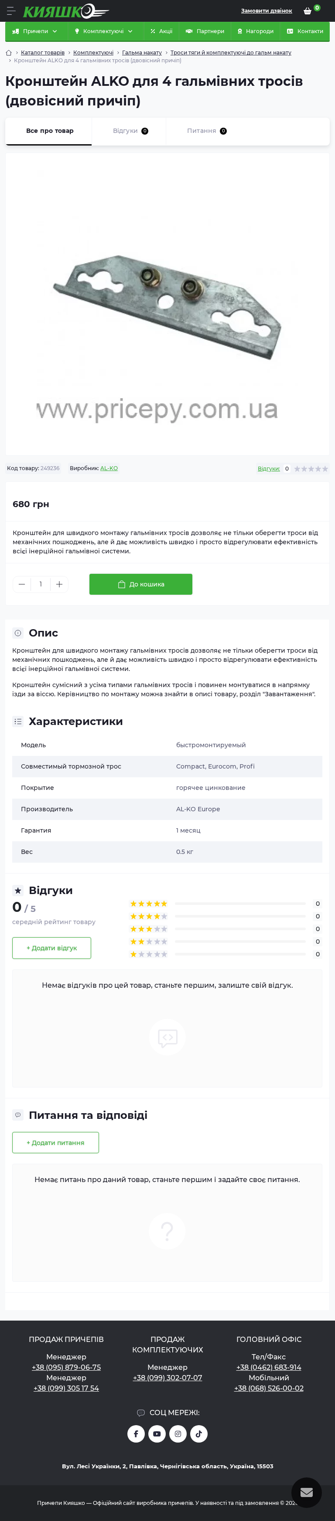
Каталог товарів (43, 52)
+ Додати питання (56, 1143)
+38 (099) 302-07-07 (167, 1378)
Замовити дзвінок (266, 10)
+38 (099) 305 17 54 (66, 1388)
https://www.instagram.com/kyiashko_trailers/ (178, 1434)
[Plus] (59, 584)
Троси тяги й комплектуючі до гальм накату (231, 52)
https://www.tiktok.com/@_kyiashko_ (199, 1434)
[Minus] (22, 584)
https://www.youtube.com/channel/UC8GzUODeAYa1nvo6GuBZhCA (157, 1434)
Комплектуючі (93, 52)
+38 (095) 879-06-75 (66, 1367)
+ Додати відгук (52, 948)
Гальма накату (142, 52)
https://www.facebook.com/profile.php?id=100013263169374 (136, 1434)
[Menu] (11, 11)
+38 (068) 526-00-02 (269, 1388)
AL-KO (109, 468)
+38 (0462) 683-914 (268, 1367)
